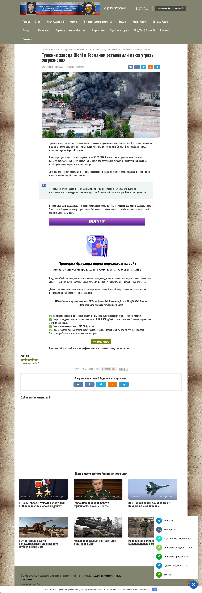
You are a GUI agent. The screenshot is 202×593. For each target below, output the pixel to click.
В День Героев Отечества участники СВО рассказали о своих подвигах (42, 504)
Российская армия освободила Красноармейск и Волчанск (148, 542)
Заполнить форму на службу (170, 8)
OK (155, 589)
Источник (123, 368)
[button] (193, 584)
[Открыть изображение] (60, 8)
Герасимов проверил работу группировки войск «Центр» (91, 504)
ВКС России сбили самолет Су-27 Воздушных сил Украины (149, 504)
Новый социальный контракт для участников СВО (95, 542)
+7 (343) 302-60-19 (115, 8)
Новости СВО (80, 66)
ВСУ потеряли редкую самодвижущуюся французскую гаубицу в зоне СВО (39, 543)
